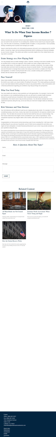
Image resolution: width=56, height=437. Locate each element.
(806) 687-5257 (12, 416)
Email (3, 155)
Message (4, 164)
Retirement (7, 430)
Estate (5, 433)
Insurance (6, 435)
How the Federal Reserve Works (12, 241)
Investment (7, 432)
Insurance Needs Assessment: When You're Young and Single (38, 212)
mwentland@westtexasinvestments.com (15, 425)
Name (4, 147)
